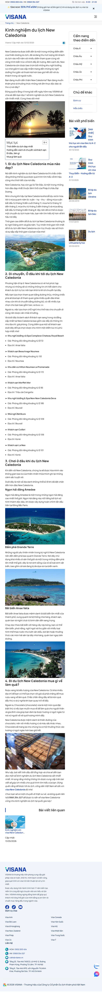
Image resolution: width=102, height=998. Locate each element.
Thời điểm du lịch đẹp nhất (20, 146)
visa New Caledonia (15, 789)
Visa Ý (53, 939)
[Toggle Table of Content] (43, 142)
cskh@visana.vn (16, 957)
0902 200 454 (16, 2)
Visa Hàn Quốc (57, 921)
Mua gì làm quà (14, 156)
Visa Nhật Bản (57, 930)
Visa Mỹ (54, 926)
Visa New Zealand (12, 930)
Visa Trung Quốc (58, 935)
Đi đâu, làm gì (13, 153)
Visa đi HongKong (12, 926)
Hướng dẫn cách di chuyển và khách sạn (26, 149)
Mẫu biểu (77, 108)
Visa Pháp (9, 935)
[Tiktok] (14, 907)
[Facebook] (7, 907)
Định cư (77, 100)
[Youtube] (20, 907)
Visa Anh (8, 917)
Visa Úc (8, 939)
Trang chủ (9, 23)
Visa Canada (56, 917)
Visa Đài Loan (10, 921)
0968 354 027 (33, 2)
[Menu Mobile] (95, 17)
